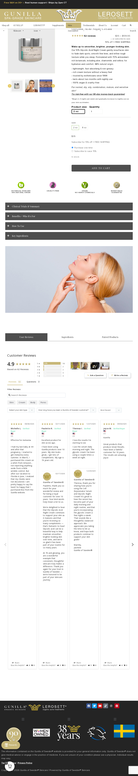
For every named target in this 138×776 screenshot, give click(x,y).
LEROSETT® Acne (39, 26)
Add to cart (101, 168)
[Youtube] (100, 705)
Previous (5, 543)
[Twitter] (94, 705)
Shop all (5, 25)
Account (114, 25)
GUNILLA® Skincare (18, 26)
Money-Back (116, 191)
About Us (103, 25)
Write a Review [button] (121, 375)
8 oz (84, 127)
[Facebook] (88, 705)
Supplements (58, 25)
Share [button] (16, 663)
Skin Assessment (73, 26)
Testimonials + (89, 26)
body (32, 402)
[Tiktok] (105, 705)
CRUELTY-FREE (53, 191)
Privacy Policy (25, 763)
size (74, 123)
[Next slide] (53, 86)
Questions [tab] (31, 381)
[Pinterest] (116, 705)
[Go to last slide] (9, 86)
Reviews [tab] (12, 381)
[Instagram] (111, 705)
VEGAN (85, 191)
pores (43, 402)
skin (11, 402)
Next (132, 543)
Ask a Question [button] (97, 375)
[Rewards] (10, 745)
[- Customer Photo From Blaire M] (75, 366)
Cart (124, 25)
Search (133, 25)
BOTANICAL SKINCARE (20, 191)
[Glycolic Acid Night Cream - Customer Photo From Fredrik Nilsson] (95, 366)
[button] (17, 85)
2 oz (75, 127)
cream (22, 402)
